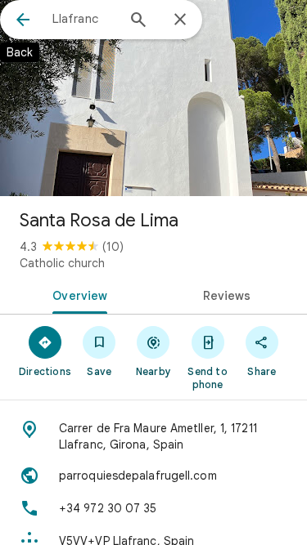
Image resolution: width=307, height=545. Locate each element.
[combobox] (83, 19)
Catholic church (62, 263)
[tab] (77, 294)
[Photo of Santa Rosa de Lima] (153, 98)
